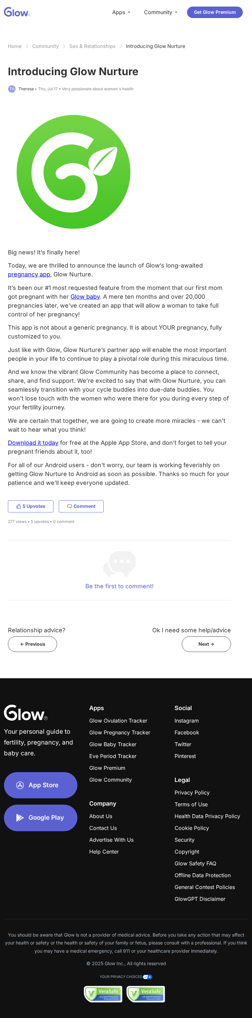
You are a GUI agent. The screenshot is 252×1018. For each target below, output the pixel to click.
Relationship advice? (36, 630)
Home (15, 46)
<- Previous (32, 644)
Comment (84, 506)
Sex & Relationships (92, 46)
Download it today (33, 442)
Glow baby (85, 296)
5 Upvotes (34, 506)
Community (45, 46)
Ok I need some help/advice (191, 630)
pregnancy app (29, 274)
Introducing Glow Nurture (155, 46)
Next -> (206, 644)
